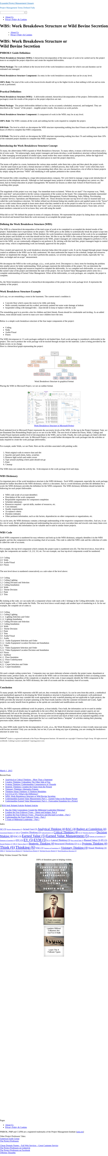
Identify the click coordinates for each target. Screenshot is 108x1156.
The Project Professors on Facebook (15, 1150)
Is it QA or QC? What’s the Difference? (21, 794)
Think (7, 847)
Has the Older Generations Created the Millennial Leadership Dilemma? (35, 810)
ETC (19, 840)
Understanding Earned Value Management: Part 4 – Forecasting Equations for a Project (41, 801)
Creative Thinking (31, 832)
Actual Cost (30, 829)
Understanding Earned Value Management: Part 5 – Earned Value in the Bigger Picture (41, 799)
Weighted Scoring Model (48, 851)
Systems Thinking (94, 843)
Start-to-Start (23, 844)
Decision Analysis (89, 832)
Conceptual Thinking (7, 832)
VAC (39, 848)
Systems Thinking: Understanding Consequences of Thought (30, 784)
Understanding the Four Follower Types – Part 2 (25, 817)
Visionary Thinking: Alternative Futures (21, 789)
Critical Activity (47, 832)
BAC (71, 829)
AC (3, 829)
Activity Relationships (14, 829)
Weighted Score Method (14, 851)
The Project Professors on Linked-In (15, 1148)
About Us (9, 17)
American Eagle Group (9, 1139)
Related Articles (31, 805)
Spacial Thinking (6, 844)
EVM (40, 840)
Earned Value (34, 836)
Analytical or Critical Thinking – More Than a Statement (28, 780)
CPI (18, 832)
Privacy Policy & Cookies (16, 19)
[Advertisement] (54, 759)
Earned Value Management (67, 836)
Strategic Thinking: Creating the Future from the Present (28, 787)
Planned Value (92, 840)
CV (80, 832)
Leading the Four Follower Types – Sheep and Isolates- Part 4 (31, 812)
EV (28, 840)
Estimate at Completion (97, 836)
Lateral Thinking (60, 840)
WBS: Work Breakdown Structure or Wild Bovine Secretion (30, 796)
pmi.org (80, 1132)
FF (49, 840)
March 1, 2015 (6, 771)
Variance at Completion (52, 848)
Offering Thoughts (8, 1153)
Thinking (25, 847)
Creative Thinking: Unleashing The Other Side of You (27, 782)
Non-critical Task (77, 840)
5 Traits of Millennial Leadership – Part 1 (22, 819)
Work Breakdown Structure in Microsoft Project (54, 426)
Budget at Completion (91, 829)
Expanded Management (17, 3)
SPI (15, 844)
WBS (2, 851)
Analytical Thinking (51, 829)
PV (104, 840)
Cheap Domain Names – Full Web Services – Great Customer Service (29, 1145)
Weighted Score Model (31, 851)
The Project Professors (9, 1141)
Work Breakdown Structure (67, 851)
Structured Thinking (66, 843)
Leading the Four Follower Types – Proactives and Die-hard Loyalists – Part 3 (37, 815)
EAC (17, 836)
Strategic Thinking (41, 843)
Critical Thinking (66, 832)
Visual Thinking (97, 848)
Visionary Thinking (74, 847)
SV (79, 844)
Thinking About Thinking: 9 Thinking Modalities (25, 791)
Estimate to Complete (7, 840)
